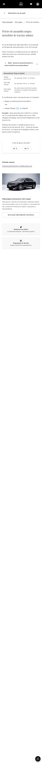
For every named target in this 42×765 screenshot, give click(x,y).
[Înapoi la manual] (5, 13)
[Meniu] (4, 4)
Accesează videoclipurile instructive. (21, 215)
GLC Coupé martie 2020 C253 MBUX (19, 22)
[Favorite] (31, 4)
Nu (26, 148)
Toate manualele (7, 22)
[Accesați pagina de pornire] (21, 4)
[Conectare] (37, 4)
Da (14, 148)
